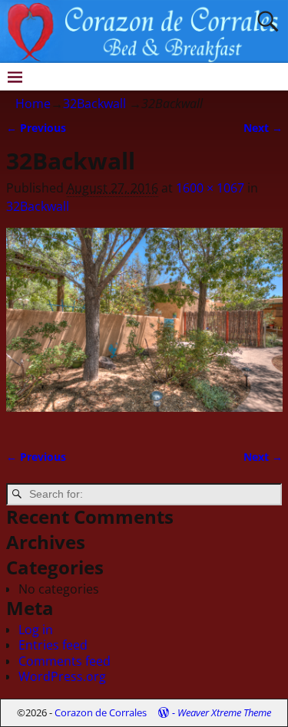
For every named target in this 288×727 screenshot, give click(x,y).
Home (33, 103)
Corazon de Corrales (101, 712)
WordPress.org (62, 676)
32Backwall (94, 103)
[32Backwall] (144, 329)
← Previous (36, 127)
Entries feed (53, 645)
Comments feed (64, 661)
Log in (35, 629)
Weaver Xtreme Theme (224, 712)
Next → (263, 127)
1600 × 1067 (210, 187)
